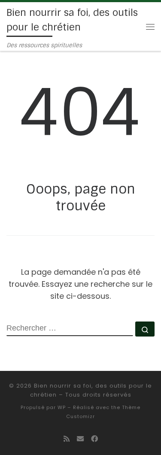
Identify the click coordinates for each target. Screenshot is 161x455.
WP (62, 407)
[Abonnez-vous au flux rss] (67, 439)
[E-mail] (80, 439)
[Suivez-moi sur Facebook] (94, 439)
